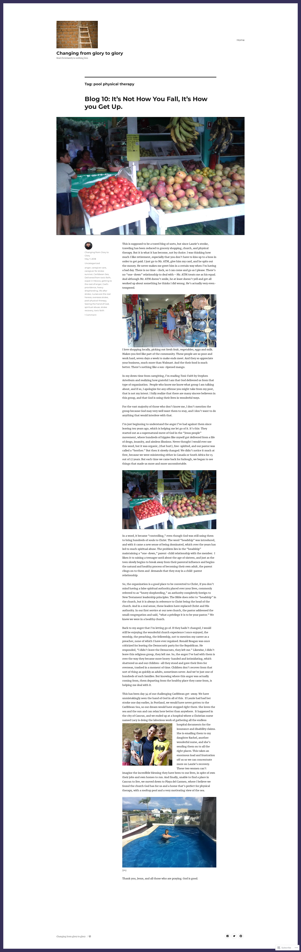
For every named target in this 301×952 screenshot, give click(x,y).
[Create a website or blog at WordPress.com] (90, 936)
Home (241, 40)
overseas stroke (100, 297)
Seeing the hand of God (97, 304)
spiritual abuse (92, 307)
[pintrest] (240, 936)
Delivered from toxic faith (98, 277)
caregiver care (99, 267)
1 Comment (90, 315)
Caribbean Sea (101, 274)
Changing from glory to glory (89, 53)
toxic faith (99, 310)
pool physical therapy (95, 300)
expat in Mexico (93, 281)
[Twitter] (234, 936)
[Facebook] (227, 936)
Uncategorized (92, 263)
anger (88, 267)
